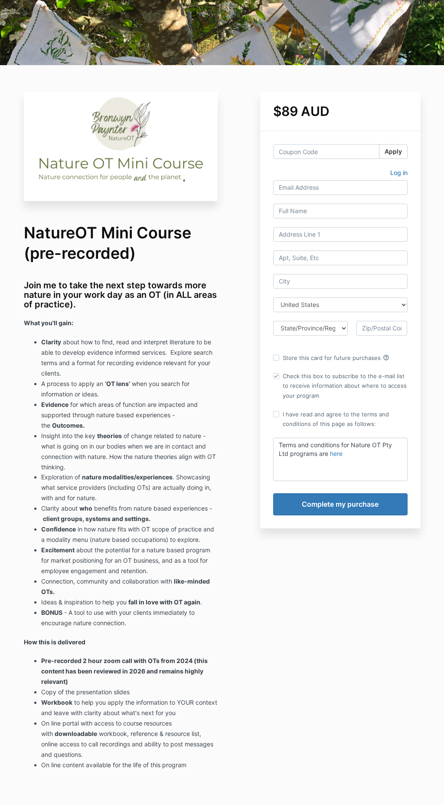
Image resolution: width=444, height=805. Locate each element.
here (336, 453)
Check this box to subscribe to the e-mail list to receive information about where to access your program (345, 386)
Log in (399, 172)
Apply (393, 151)
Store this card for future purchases (336, 357)
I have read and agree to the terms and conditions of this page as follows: (336, 419)
